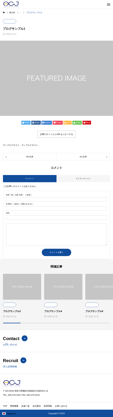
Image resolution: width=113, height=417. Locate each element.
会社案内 (37, 406)
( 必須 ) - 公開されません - (20, 204)
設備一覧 (25, 406)
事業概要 (14, 406)
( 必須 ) (18, 195)
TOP (5, 406)
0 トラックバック (83, 179)
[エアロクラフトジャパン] (16, 4)
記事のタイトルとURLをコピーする (56, 134)
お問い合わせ (61, 406)
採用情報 (48, 406)
